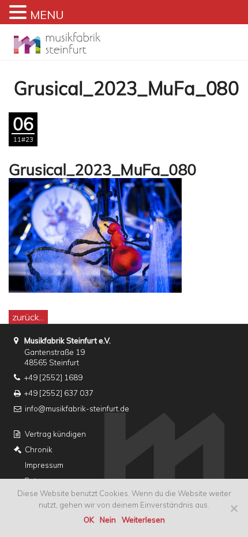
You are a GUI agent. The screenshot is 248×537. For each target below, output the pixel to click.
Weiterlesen (143, 519)
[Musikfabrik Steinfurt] (57, 39)
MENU (47, 14)
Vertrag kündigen (55, 433)
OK (89, 519)
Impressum (44, 465)
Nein (108, 519)
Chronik (38, 449)
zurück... (28, 317)
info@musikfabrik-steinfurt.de (77, 408)
